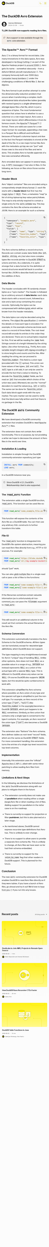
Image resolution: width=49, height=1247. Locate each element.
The (16, 494)
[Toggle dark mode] (40, 3)
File (5, 535)
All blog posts (40, 914)
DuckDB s (36, 259)
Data (8, 283)
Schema (13, 633)
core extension (16, 40)
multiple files (22, 574)
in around (31, 65)
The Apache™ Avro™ (20, 50)
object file (25, 320)
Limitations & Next (16, 777)
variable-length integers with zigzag (23, 350)
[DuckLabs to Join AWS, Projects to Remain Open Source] (24, 939)
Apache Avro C (10, 763)
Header (9, 178)
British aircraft (22, 72)
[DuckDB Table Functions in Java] (24, 1020)
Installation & (14, 448)
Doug (23, 62)
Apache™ (29, 123)
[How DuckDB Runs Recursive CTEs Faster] (24, 980)
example (29, 706)
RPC (15, 165)
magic (7, 194)
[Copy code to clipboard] (44, 217)
